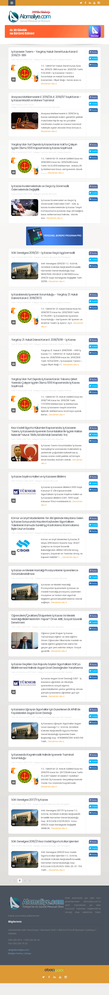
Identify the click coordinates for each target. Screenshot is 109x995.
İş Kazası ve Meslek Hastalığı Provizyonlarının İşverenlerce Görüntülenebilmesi (44, 572)
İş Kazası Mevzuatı (49, 59)
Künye (28, 953)
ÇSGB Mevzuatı (49, 533)
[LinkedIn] (90, 3)
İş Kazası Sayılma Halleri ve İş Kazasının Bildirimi (38, 477)
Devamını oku (48, 83)
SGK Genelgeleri (64, 257)
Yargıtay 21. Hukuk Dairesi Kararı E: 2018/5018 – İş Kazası (43, 340)
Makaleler (60, 439)
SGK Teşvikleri (67, 672)
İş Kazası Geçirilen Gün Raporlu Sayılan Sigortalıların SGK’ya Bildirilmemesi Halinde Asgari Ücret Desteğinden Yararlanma (47, 666)
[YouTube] (94, 3)
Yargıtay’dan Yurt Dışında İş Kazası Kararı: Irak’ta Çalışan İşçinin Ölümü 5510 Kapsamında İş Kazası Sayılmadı (44, 146)
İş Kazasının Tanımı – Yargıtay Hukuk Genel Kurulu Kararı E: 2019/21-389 (44, 53)
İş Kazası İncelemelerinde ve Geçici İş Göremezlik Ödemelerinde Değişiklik (40, 188)
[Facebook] (85, 3)
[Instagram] (99, 3)
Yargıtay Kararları (64, 59)
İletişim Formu (15, 953)
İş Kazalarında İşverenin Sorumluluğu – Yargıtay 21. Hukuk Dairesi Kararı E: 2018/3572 (44, 296)
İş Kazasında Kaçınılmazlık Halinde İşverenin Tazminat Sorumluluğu (42, 756)
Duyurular (47, 578)
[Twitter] (81, 3)
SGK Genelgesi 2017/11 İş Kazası (29, 800)
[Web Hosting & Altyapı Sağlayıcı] (54, 969)
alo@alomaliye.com (18, 949)
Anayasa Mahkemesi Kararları (31, 107)
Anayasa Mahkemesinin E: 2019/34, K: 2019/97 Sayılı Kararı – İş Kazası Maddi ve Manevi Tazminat (46, 98)
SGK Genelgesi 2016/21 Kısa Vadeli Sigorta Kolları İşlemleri (44, 841)
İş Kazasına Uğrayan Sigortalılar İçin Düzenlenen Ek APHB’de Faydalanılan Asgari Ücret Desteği (45, 711)
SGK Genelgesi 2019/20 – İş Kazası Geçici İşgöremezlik (43, 253)
